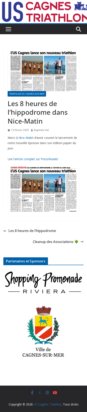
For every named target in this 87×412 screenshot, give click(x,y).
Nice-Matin (26, 138)
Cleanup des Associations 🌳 (56, 241)
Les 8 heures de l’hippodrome (32, 230)
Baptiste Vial (41, 130)
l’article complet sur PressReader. (36, 159)
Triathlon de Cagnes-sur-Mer (26, 93)
